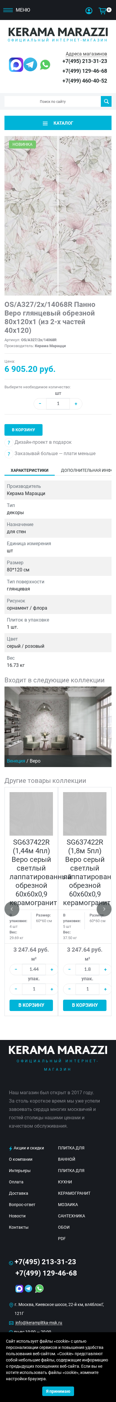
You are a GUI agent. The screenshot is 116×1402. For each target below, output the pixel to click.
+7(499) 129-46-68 (84, 71)
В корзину (23, 429)
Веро (35, 761)
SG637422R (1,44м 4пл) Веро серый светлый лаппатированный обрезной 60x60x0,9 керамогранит (41, 872)
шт (58, 393)
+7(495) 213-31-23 (84, 61)
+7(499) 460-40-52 (84, 81)
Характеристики (29, 470)
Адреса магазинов (86, 54)
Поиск (106, 101)
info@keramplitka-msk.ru (38, 1322)
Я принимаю (58, 1391)
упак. (34, 978)
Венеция (16, 761)
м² (34, 959)
